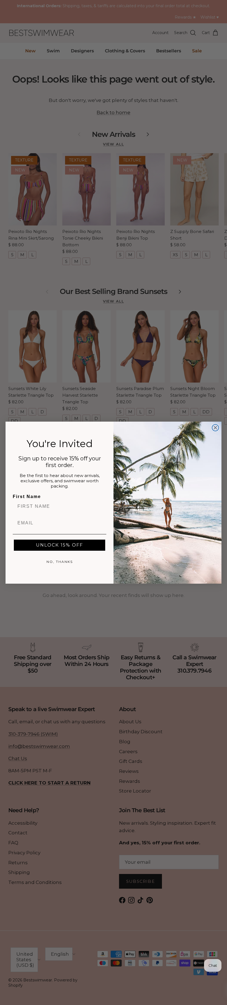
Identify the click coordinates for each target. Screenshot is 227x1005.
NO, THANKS (60, 562)
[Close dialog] (215, 427)
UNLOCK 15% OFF (59, 545)
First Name (27, 496)
